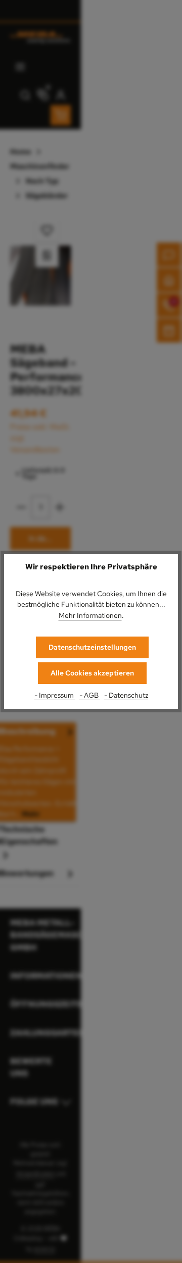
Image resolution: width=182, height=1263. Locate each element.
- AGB (89, 695)
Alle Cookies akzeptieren (92, 672)
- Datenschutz (126, 695)
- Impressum (54, 695)
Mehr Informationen (90, 615)
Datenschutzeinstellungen (92, 647)
